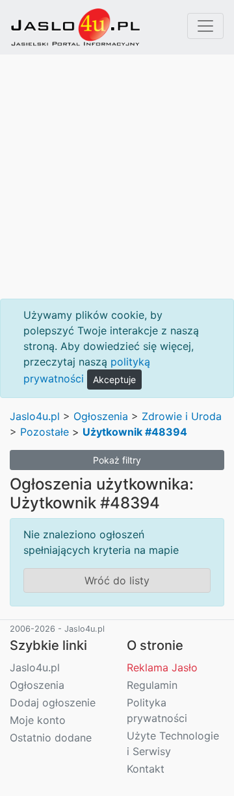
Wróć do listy (117, 580)
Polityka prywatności (157, 710)
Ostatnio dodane (51, 737)
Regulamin (152, 684)
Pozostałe (44, 431)
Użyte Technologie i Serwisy (173, 743)
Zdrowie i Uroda (182, 416)
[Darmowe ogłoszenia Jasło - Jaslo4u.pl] (75, 27)
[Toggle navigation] (205, 26)
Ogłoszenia (100, 416)
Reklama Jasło (162, 667)
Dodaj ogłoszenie (53, 702)
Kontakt (145, 768)
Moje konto (38, 720)
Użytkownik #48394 (135, 431)
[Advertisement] (117, 176)
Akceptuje (114, 379)
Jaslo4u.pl (35, 416)
